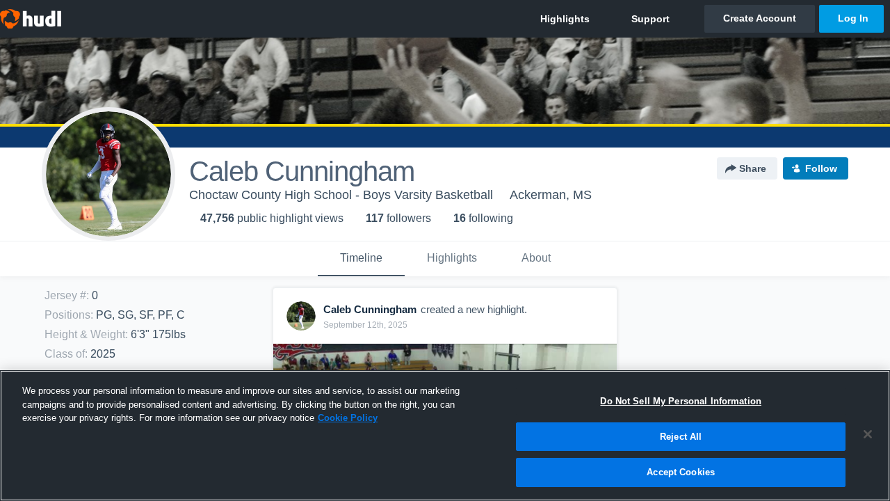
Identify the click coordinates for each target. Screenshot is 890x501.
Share (752, 168)
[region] (445, 435)
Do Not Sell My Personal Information (680, 401)
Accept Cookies (681, 472)
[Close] (867, 434)
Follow (821, 168)
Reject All (681, 436)
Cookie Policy (348, 418)
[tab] (361, 258)
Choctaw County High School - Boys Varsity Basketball (341, 195)
